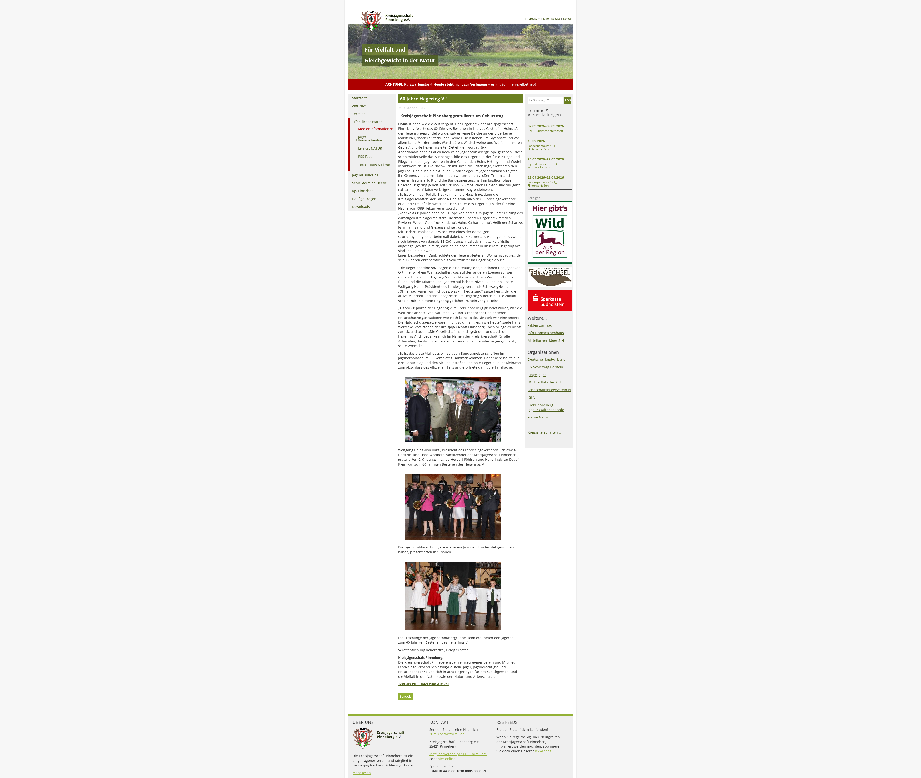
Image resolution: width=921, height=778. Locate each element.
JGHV (531, 397)
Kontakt (568, 19)
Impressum (532, 19)
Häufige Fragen (364, 198)
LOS (568, 100)
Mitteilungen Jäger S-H (546, 340)
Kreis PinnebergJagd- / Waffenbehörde (546, 407)
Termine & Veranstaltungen (544, 112)
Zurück (405, 696)
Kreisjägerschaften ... (545, 432)
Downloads (361, 206)
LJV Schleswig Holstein (545, 367)
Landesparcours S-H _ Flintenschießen (542, 147)
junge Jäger (537, 374)
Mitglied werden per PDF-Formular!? (458, 754)
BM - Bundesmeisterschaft (545, 131)
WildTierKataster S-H (544, 382)
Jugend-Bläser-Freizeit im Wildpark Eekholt (544, 165)
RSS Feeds (366, 156)
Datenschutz (551, 19)
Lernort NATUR (370, 148)
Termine (359, 114)
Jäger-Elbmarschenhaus (370, 138)
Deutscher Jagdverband (547, 359)
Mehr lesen (362, 773)
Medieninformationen (375, 128)
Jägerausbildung (365, 175)
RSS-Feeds (543, 751)
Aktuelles (359, 106)
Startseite (359, 98)
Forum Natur (538, 417)
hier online (446, 758)
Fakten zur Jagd (540, 325)
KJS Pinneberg (363, 191)
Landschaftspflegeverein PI (549, 390)
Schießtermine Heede (369, 183)
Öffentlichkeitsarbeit (368, 121)
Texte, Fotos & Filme (374, 164)
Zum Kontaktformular (446, 734)
